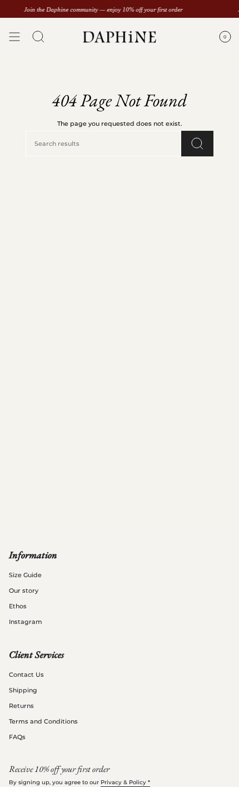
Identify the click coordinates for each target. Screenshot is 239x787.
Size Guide (25, 575)
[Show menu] (14, 37)
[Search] (197, 143)
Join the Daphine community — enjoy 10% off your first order (103, 9)
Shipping (23, 690)
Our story (23, 590)
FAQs (17, 737)
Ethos (18, 606)
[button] (38, 37)
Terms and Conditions (43, 721)
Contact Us (26, 674)
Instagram (25, 622)
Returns (21, 706)
